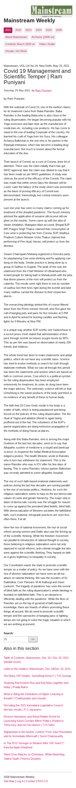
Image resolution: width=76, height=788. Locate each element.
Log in (20, 781)
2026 (59, 30)
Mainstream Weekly (29, 20)
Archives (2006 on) (43, 37)
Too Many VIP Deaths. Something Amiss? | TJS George (37, 675)
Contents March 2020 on (20, 44)
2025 (49, 30)
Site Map (9, 781)
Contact (30, 781)
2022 (18, 30)
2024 (39, 30)
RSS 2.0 (43, 781)
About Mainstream (16, 37)
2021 (8, 30)
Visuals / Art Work (16, 51)
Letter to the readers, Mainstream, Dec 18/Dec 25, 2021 (37, 668)
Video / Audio (47, 44)
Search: (9, 633)
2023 (28, 30)
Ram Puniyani (43, 90)
